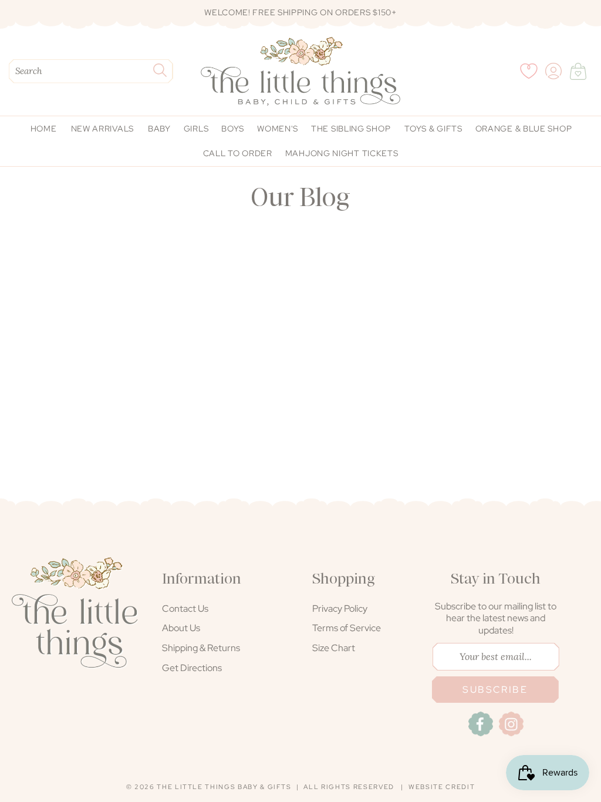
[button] (578, 71)
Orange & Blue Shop (523, 128)
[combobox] (91, 71)
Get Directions (192, 668)
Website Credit (441, 786)
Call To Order (237, 153)
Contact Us (185, 608)
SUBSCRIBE (495, 689)
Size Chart (333, 648)
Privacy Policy (339, 608)
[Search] (160, 70)
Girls (196, 128)
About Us (181, 628)
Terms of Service (346, 628)
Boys (232, 128)
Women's (277, 128)
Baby (159, 128)
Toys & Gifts (433, 128)
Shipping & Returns (201, 648)
